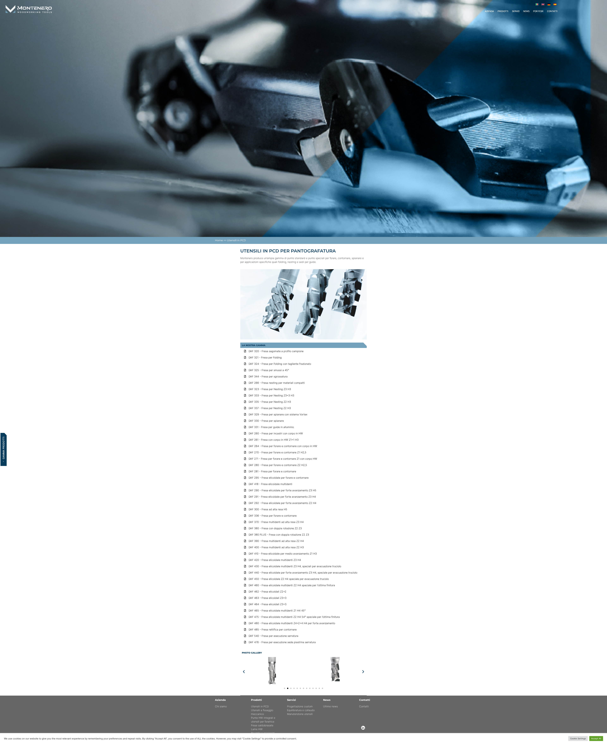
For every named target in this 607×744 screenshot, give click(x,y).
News (526, 11)
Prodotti (503, 11)
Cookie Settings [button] (578, 738)
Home (219, 240)
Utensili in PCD (236, 240)
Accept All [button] (596, 738)
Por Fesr (538, 11)
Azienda (489, 11)
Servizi (515, 11)
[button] (244, 671)
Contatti (552, 11)
